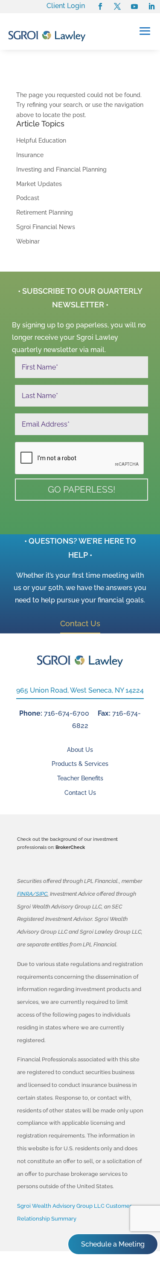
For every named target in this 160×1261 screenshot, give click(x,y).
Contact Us (80, 623)
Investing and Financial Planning (61, 169)
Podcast (27, 198)
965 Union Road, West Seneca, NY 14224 (80, 690)
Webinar (28, 241)
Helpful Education (41, 140)
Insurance (30, 155)
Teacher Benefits (80, 778)
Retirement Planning (44, 212)
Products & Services (80, 763)
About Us (80, 749)
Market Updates (39, 184)
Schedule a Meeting (113, 1244)
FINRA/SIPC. (33, 894)
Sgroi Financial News (45, 227)
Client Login (66, 6)
